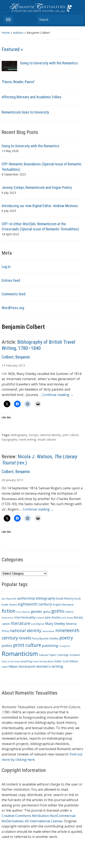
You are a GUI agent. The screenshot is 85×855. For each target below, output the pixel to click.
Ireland (40, 617)
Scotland (75, 655)
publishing (50, 645)
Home (6, 33)
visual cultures (47, 439)
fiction (8, 611)
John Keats (67, 617)
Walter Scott (61, 661)
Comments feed (13, 294)
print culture (71, 435)
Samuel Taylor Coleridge (54, 655)
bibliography (19, 435)
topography (9, 439)
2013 (21, 365)
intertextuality (24, 617)
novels (25, 638)
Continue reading (57, 394)
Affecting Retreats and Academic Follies (31, 97)
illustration (7, 617)
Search (78, 19)
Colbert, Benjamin (16, 357)
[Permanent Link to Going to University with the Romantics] (9, 66)
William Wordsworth (21, 666)
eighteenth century (35, 604)
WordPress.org (13, 308)
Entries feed (11, 280)
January (11, 480)
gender (36, 611)
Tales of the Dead (11, 661)
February (12, 365)
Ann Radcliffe (9, 598)
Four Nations (23, 611)
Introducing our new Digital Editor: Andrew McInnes (40, 206)
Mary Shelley (55, 623)
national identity (50, 435)
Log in (6, 267)
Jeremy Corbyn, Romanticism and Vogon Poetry (37, 187)
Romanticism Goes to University (25, 112)
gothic (58, 611)
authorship (26, 598)
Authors (18, 33)
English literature (63, 604)
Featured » (12, 49)
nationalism (48, 631)
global (47, 612)
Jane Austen (53, 617)
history (69, 612)
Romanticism (20, 654)
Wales (50, 661)
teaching (26, 661)
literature (20, 623)
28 (3, 480)
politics (7, 645)
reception (64, 645)
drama (13, 604)
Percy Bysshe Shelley (45, 638)
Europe (33, 435)
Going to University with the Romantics (49, 63)
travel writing (27, 439)
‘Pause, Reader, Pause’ (18, 82)
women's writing (49, 666)
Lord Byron (37, 624)
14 (3, 365)
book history (65, 598)
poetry (66, 638)
